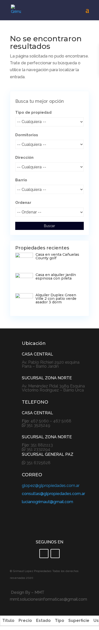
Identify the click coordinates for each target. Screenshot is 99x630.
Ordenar (23, 202)
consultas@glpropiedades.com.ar (53, 493)
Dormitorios (26, 135)
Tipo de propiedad (33, 112)
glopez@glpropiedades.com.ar (50, 485)
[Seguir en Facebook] (43, 553)
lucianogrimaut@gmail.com (47, 501)
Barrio (21, 180)
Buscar (49, 226)
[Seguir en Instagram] (55, 553)
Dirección (24, 157)
